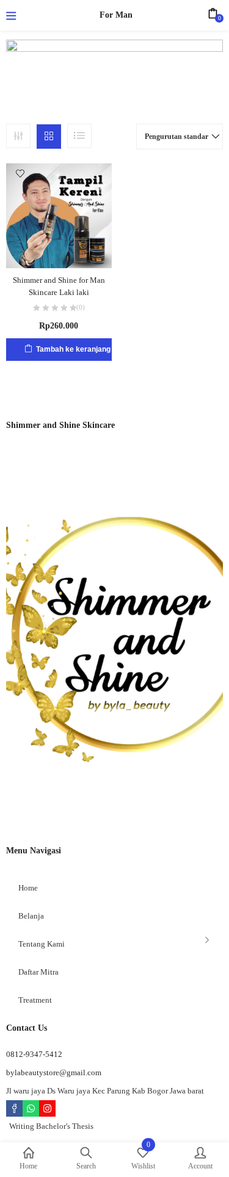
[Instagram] (47, 1108)
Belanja (31, 915)
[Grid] (49, 136)
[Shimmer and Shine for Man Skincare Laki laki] (59, 214)
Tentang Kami (41, 943)
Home (28, 887)
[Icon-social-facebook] (14, 1108)
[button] (179, 136)
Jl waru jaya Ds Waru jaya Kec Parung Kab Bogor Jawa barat (105, 1090)
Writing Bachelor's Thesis (51, 1126)
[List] (79, 136)
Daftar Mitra (38, 971)
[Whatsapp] (31, 1108)
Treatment (35, 1000)
